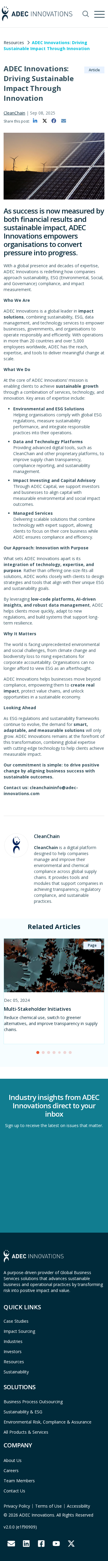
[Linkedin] (26, 1543)
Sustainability (16, 1372)
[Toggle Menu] (100, 13)
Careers (11, 1470)
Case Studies (16, 1321)
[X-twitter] (71, 1543)
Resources (14, 42)
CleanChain (14, 113)
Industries (13, 1341)
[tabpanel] (54, 991)
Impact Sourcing (19, 1331)
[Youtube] (56, 1543)
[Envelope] (11, 1543)
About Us (13, 1460)
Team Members (19, 1480)
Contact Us (14, 1491)
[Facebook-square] (41, 1543)
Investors (13, 1351)
